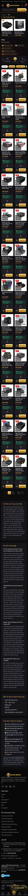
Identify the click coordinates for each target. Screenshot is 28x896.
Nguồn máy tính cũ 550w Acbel (6, 83)
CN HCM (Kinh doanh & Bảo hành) (12, 843)
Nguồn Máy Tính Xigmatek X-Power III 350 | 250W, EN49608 (7, 259)
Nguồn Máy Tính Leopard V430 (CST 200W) (20, 118)
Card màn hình (5, 799)
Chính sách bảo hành (6, 818)
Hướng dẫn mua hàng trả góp (9, 829)
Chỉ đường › (6, 846)
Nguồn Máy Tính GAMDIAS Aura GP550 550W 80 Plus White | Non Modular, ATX (19, 470)
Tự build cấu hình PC (11, 710)
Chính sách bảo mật (6, 835)
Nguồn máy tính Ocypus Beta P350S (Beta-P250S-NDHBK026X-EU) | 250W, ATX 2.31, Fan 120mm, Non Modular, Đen (7, 223)
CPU (2, 797)
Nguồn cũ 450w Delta (20, 82)
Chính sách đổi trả (6, 827)
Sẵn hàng (12, 66)
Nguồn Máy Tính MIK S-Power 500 (7, 398)
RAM (2, 805)
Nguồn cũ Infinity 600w (6, 117)
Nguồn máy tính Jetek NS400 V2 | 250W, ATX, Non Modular (20, 223)
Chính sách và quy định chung (9, 824)
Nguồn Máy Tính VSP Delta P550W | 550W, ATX (20, 399)
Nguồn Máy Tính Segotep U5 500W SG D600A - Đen (6, 470)
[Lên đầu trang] (3, 888)
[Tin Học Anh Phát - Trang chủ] (13, 5)
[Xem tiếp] (24, 60)
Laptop (3, 794)
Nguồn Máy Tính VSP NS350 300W (7, 187)
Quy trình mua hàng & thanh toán (10, 832)
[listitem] (7, 28)
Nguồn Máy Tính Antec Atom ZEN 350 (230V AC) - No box (20, 259)
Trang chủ (3, 14)
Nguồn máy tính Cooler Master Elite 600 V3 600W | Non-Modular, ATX (7, 329)
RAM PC (7, 707)
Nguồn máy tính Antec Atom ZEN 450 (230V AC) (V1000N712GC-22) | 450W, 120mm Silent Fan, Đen (7, 434)
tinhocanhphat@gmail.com (10, 856)
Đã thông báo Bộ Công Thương (13, 764)
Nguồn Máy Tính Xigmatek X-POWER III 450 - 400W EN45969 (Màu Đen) (20, 434)
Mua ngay (9, 99)
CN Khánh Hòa (7, 849)
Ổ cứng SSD (4, 808)
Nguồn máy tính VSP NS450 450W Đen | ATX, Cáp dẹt (20, 294)
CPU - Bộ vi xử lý (10, 702)
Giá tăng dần (20, 66)
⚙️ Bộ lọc (4, 66)
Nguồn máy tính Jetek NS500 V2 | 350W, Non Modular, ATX (20, 364)
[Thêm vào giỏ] (3, 99)
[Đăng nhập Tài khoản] (22, 5)
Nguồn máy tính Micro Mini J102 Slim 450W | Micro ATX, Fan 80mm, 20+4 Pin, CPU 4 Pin (20, 153)
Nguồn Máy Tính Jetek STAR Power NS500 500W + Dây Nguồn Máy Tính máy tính (7, 364)
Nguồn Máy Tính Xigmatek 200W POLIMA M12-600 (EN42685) (6, 153)
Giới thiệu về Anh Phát (7, 816)
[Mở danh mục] (2, 5)
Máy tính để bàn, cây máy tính (14, 712)
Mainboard (8, 705)
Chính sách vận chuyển (7, 821)
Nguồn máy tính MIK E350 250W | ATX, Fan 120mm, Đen (20, 188)
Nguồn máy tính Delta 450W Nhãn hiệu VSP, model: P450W (20, 329)
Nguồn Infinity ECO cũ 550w (7, 293)
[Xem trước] (3, 60)
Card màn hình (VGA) (11, 700)
